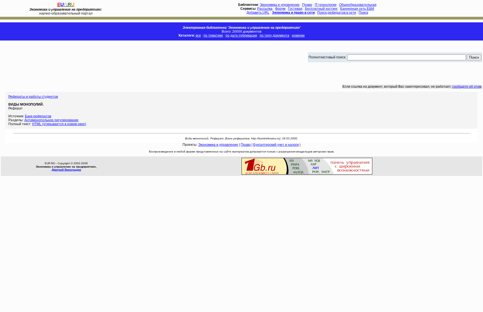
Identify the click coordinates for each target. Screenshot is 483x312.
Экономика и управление (280, 5)
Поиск (363, 13)
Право (307, 5)
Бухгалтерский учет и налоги (276, 145)
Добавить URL (258, 13)
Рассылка (265, 9)
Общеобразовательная (358, 5)
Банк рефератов (38, 116)
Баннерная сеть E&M (357, 9)
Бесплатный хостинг (321, 9)
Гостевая (295, 9)
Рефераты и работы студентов (33, 97)
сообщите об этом (466, 87)
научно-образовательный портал (65, 11)
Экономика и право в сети (293, 13)
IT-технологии (326, 5)
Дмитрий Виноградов (66, 169)
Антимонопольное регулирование (51, 120)
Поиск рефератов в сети (336, 13)
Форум (280, 9)
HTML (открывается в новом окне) (59, 124)
